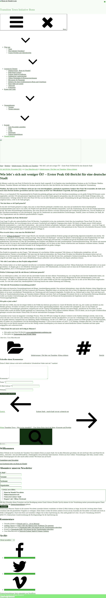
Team (10, 49)
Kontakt (6, 125)
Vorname (3, 477)
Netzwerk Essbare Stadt (12, 497)
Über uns (7, 47)
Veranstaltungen (9, 105)
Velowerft (11, 85)
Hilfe (10, 129)
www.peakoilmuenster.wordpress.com (38, 332)
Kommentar (4, 378)
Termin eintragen (13, 109)
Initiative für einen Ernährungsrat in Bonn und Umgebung (27, 82)
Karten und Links (10, 89)
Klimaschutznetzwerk (11, 494)
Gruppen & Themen (10, 69)
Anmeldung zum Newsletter (9, 460)
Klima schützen (72, 169)
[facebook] (19, 558)
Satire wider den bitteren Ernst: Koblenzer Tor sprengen (35, 525)
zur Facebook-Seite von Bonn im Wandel (13, 464)
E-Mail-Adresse (6, 386)
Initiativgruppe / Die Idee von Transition (25, 166)
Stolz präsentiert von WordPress (25, 593)
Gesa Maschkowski (31, 169)
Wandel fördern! (9, 136)
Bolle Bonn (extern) (14, 72)
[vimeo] (19, 590)
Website (2, 390)
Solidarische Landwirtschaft (17, 76)
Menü (64, 29)
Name (2, 382)
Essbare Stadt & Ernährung (17, 74)
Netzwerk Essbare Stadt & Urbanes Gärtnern (34, 531)
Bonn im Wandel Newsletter (14, 492)
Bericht (101, 355)
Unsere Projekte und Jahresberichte (19, 53)
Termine (11, 107)
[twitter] (19, 574)
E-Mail (3, 472)
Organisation (4, 485)
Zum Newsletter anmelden (17, 127)
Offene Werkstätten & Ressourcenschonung (22, 78)
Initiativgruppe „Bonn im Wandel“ (19, 70)
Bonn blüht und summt (15, 84)
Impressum (11, 132)
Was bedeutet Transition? (16, 51)
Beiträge (7, 166)
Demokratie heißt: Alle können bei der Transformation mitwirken (40, 527)
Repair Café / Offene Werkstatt (15, 499)
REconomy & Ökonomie (16, 80)
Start (1, 166)
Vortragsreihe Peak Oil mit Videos (25, 334)
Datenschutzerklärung (15, 134)
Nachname (4, 481)
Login (10, 131)
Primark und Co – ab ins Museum (28, 524)
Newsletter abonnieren (7, 597)
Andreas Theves (9, 525)
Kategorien (12, 87)
